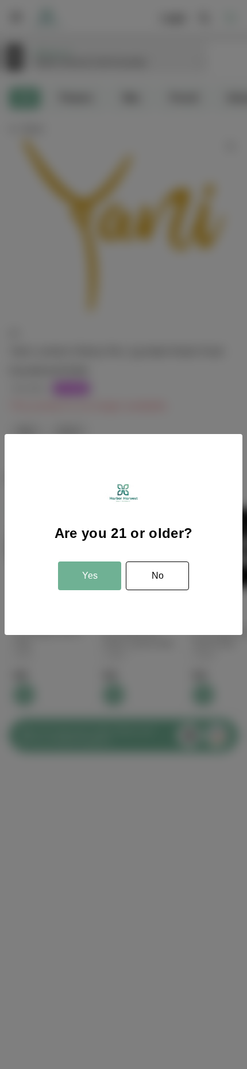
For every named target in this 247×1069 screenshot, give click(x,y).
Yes (90, 575)
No (158, 575)
